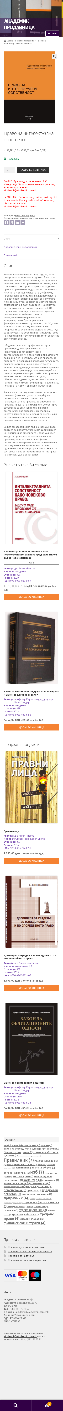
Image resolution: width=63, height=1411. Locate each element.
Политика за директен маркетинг (27, 1260)
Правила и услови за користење (26, 1247)
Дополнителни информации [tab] (20, 246)
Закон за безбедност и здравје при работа (31, 1148)
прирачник (16, 1198)
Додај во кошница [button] (31, 596)
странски (11, 1210)
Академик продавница (19, 24)
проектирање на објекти (40, 1199)
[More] (23, 222)
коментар (32, 1180)
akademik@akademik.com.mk (20, 1336)
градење (9, 1165)
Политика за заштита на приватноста (30, 1251)
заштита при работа (28, 1167)
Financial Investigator (25, 1145)
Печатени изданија (24, 40)
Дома (10, 40)
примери (45, 1194)
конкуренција (40, 1183)
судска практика (33, 1210)
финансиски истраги (25, 1223)
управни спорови (32, 1218)
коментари (50, 1180)
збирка (49, 1167)
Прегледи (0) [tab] (11, 255)
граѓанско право (25, 1164)
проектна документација (15, 1203)
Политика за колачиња (21, 1255)
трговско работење (25, 1214)
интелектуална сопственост (27, 217)
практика (34, 1190)
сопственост (50, 217)
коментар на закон (17, 1183)
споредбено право (17, 1207)
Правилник (19, 1160)
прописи (34, 1202)
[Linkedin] (17, 222)
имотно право (23, 1176)
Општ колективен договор (29, 1156)
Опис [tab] (7, 238)
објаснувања (15, 1190)
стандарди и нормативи (37, 1207)
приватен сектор (30, 1194)
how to (46, 1145)
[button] (54, 56)
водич (52, 1160)
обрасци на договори (37, 1186)
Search (16, 1405)
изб (37, 1172)
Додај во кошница (33, 169)
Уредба (40, 1160)
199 (7, 1145)
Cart (41, 1402)
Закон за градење (19, 1152)
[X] (12, 222)
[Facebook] (6, 222)
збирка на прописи (17, 1172)
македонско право (13, 1187)
